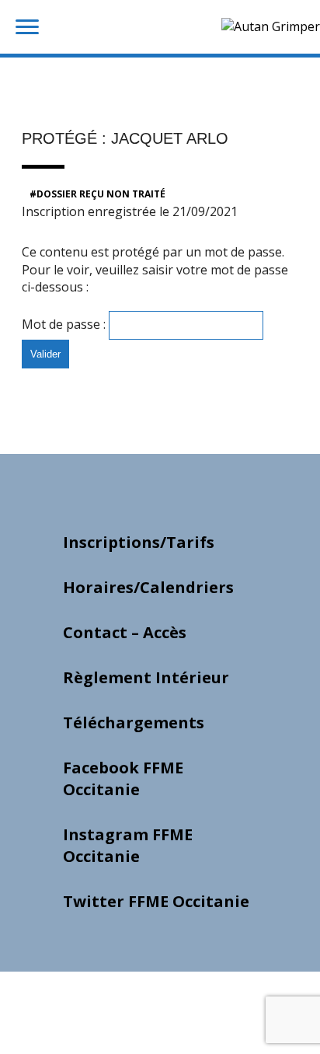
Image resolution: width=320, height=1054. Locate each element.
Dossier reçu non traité (101, 194)
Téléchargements (133, 722)
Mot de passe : (65, 324)
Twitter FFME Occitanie (156, 901)
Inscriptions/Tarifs (138, 542)
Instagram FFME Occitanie (128, 845)
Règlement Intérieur (146, 677)
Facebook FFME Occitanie (123, 778)
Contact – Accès (124, 632)
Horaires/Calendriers (148, 587)
